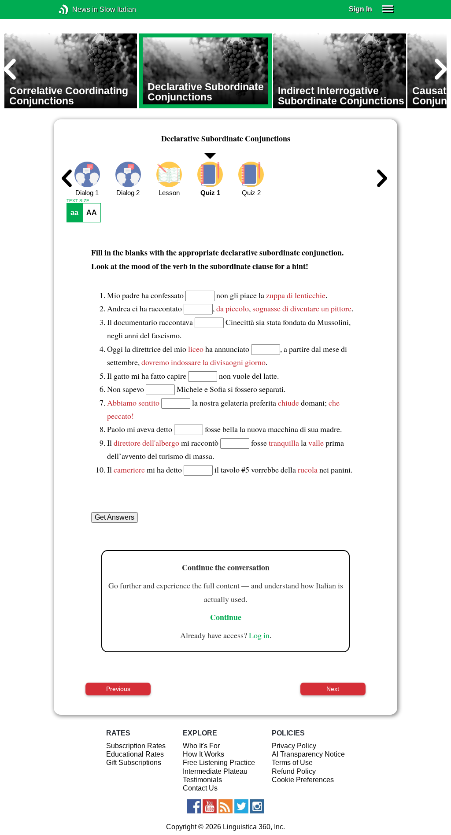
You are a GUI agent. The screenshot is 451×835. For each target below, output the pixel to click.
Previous (118, 688)
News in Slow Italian (76, 9)
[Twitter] (241, 806)
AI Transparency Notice (308, 754)
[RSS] (225, 806)
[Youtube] (210, 806)
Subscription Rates (136, 746)
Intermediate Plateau (215, 771)
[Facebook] (194, 806)
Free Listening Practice (219, 762)
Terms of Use (292, 762)
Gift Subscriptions (133, 762)
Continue (225, 617)
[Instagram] (257, 806)
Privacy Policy (294, 746)
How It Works (203, 754)
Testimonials (202, 779)
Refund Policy (294, 771)
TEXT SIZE (78, 201)
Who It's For (201, 746)
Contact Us (200, 788)
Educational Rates (135, 754)
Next (332, 688)
